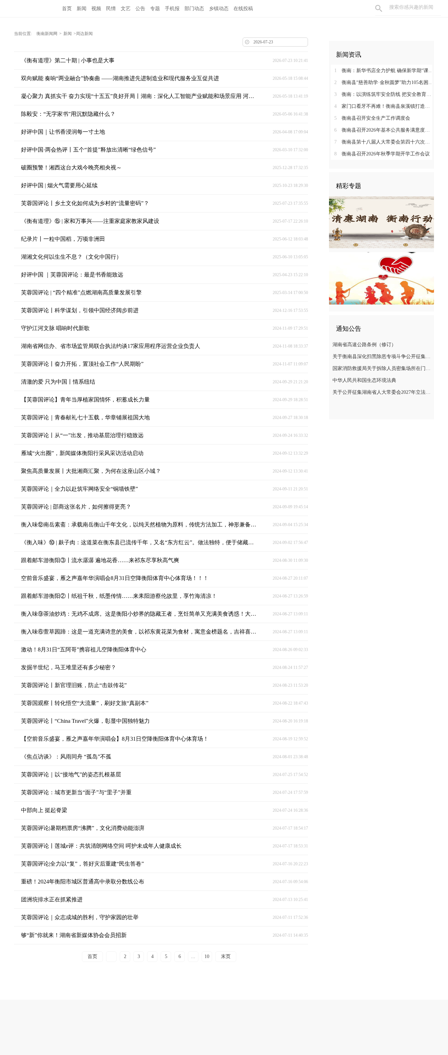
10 (206, 956)
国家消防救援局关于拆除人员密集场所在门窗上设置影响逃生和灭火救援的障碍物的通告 (382, 368)
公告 (140, 8)
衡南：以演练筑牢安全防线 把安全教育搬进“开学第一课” (384, 94)
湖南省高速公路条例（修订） (364, 344)
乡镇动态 (219, 8)
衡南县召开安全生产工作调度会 (372, 118)
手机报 (172, 8)
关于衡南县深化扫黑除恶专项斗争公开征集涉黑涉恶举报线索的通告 (382, 356)
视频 (96, 8)
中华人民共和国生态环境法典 (364, 380)
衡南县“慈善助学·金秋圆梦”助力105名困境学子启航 (384, 82)
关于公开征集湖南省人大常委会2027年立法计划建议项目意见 (382, 392)
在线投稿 (243, 8)
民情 (111, 8)
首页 (67, 8)
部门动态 (194, 8)
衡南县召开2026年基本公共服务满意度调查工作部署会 (384, 130)
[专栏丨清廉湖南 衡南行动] (381, 221)
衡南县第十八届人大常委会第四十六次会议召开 (384, 142)
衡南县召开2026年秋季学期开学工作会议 (382, 153)
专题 (155, 8)
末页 (226, 956)
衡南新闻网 (46, 33)
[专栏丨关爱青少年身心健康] (381, 277)
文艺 (126, 8)
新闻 (81, 8)
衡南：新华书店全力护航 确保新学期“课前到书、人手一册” (384, 70)
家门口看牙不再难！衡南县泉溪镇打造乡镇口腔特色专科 (384, 106)
